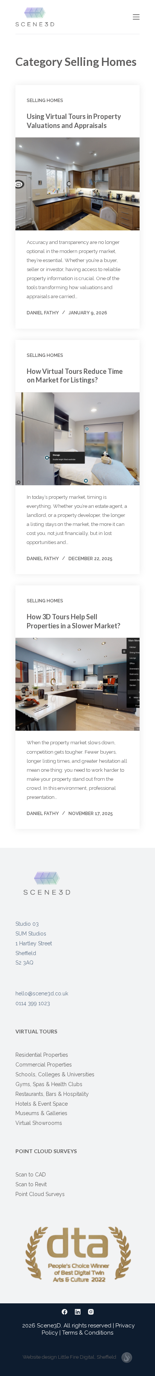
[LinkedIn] (78, 1312)
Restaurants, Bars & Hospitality (52, 1094)
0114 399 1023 (109, 15)
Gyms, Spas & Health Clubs (48, 1084)
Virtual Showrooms (38, 1123)
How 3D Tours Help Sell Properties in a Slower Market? (73, 621)
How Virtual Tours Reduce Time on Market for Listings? (75, 375)
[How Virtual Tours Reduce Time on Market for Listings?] (77, 438)
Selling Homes (45, 100)
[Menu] (136, 17)
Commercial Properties (43, 1065)
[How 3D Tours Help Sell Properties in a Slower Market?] (77, 684)
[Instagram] (91, 1312)
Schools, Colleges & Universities (54, 1074)
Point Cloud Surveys (40, 1194)
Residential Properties (41, 1055)
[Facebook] (64, 1312)
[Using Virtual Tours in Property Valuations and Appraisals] (77, 183)
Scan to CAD (30, 1175)
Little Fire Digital (87, 1357)
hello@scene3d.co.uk (41, 993)
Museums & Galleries (41, 1113)
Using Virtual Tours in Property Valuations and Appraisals (74, 120)
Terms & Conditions (87, 1332)
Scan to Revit (31, 1184)
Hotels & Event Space (41, 1104)
